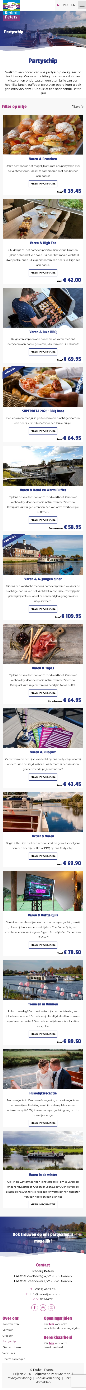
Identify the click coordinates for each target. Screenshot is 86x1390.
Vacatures (9, 1353)
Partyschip (9, 1341)
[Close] (82, 5)
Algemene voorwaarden (52, 1374)
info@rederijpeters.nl (45, 1294)
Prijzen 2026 (22, 1374)
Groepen (8, 1335)
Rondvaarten (11, 1324)
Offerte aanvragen (14, 1359)
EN (73, 5)
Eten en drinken (13, 1347)
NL (59, 5)
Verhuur (8, 1330)
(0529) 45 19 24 (44, 1289)
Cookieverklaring (48, 1378)
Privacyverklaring (19, 1378)
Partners (70, 1378)
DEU (66, 5)
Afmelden (43, 1382)
